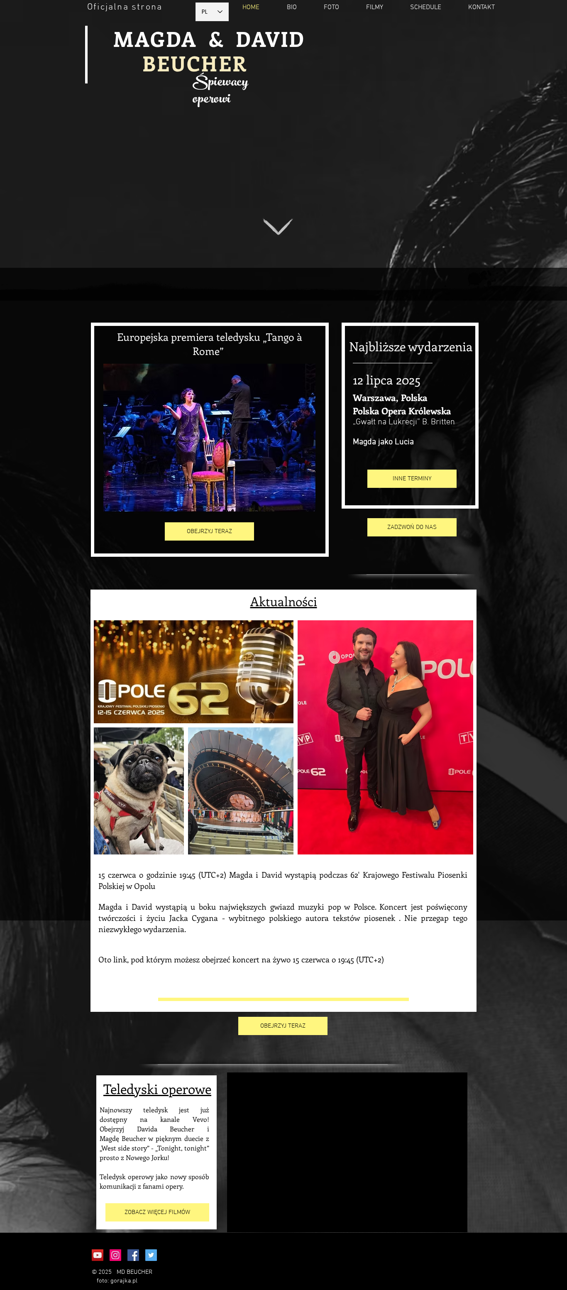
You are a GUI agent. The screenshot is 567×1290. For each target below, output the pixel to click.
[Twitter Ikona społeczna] (151, 1255)
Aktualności (283, 601)
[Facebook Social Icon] (133, 1255)
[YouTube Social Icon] (97, 1255)
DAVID (270, 38)
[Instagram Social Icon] (115, 1255)
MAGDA (155, 38)
